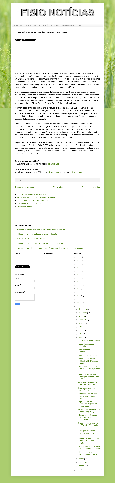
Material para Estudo (31, 25)
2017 (78, 274)
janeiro (81, 466)
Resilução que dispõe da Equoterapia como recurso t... (88, 433)
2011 (78, 296)
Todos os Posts (17, 25)
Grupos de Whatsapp (68, 25)
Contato (79, 25)
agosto (82, 323)
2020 (78, 264)
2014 (78, 285)
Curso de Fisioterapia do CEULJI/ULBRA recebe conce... (88, 361)
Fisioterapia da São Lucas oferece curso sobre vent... (88, 441)
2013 (78, 289)
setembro (83, 320)
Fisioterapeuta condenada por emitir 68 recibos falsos (38, 234)
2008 (78, 306)
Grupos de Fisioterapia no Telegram (31, 194)
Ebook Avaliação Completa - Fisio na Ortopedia (36, 197)
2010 (78, 299)
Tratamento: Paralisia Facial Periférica (32, 204)
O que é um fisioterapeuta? (89, 340)
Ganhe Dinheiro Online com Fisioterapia (33, 200)
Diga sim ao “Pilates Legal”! (89, 355)
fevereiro (82, 462)
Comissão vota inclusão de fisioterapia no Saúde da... (88, 396)
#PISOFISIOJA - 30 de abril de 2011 (31, 239)
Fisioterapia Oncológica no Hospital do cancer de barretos (40, 244)
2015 (78, 281)
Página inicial (58, 187)
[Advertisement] (30, 56)
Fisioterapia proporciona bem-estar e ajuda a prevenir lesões (41, 229)
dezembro (83, 309)
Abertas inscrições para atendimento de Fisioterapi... (87, 417)
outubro (82, 316)
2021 (78, 260)
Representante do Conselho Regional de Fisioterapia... (87, 404)
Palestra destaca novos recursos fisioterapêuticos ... (89, 369)
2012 (78, 292)
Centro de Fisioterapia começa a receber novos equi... (88, 377)
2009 (78, 303)
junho (81, 330)
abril (80, 337)
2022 (78, 257)
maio (81, 334)
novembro (83, 313)
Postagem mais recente (24, 187)
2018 (78, 271)
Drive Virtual (42, 25)
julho (81, 327)
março (81, 459)
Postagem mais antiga (91, 187)
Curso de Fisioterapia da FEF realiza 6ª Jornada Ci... (88, 425)
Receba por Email (54, 25)
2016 (78, 278)
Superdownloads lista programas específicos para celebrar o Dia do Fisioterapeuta (50, 248)
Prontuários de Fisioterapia (27, 207)
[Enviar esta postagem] (20, 180)
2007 (78, 470)
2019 (78, 267)
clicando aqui (53, 164)
